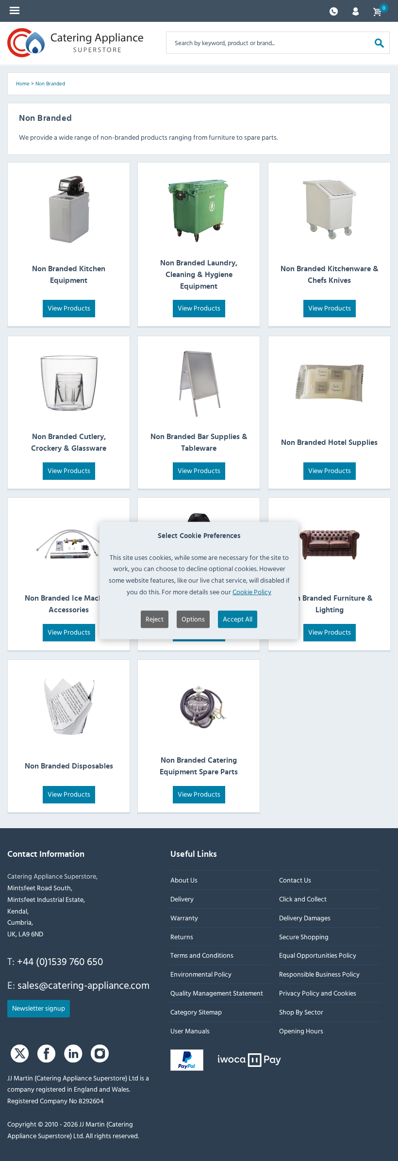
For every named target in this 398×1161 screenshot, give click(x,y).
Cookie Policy (251, 592)
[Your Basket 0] (377, 11)
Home (23, 83)
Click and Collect (303, 899)
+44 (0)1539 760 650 (60, 961)
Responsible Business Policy (319, 974)
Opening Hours (301, 1031)
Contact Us (295, 880)
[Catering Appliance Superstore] (75, 42)
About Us (184, 880)
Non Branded (50, 83)
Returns (181, 937)
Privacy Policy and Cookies (317, 993)
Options (193, 618)
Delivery (182, 899)
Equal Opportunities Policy (317, 955)
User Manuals (190, 1031)
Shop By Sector (301, 1012)
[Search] (379, 42)
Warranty (184, 918)
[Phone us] (334, 10)
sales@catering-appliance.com (83, 985)
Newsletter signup (38, 1008)
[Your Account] (355, 10)
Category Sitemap (196, 1012)
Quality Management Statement (216, 993)
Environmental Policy (201, 974)
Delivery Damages (305, 918)
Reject (155, 618)
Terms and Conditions (201, 955)
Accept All (237, 618)
